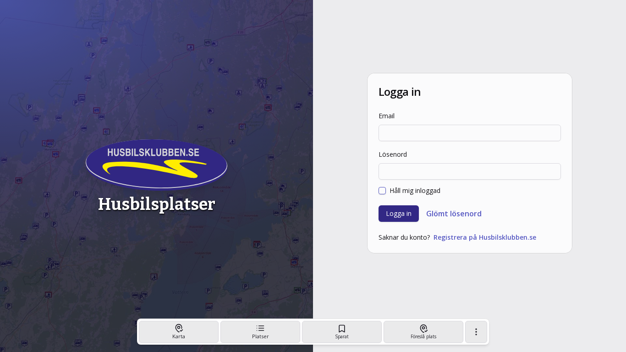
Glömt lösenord (454, 214)
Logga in (399, 213)
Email (387, 115)
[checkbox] (382, 190)
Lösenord (393, 154)
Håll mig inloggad (415, 190)
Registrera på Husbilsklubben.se (485, 237)
